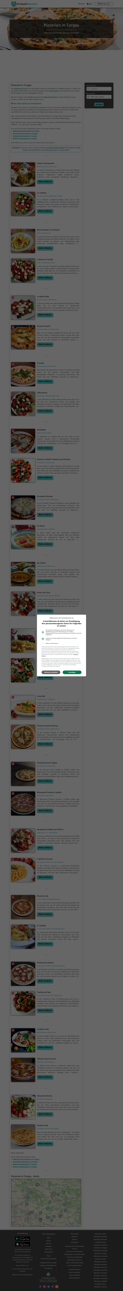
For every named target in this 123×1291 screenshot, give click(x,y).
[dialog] (61, 645)
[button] (61, 643)
